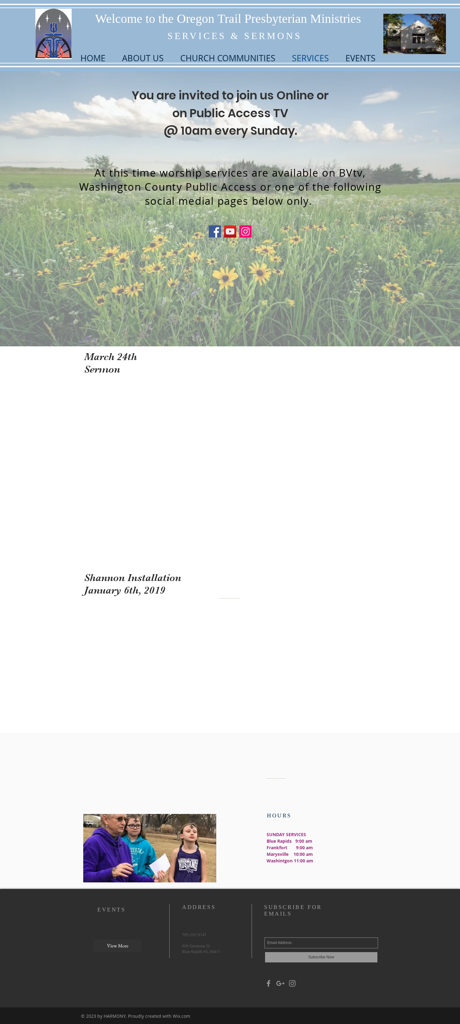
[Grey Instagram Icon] (292, 983)
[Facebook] (215, 231)
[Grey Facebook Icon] (268, 983)
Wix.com (181, 1016)
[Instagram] (245, 231)
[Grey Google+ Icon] (280, 983)
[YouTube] (230, 231)
